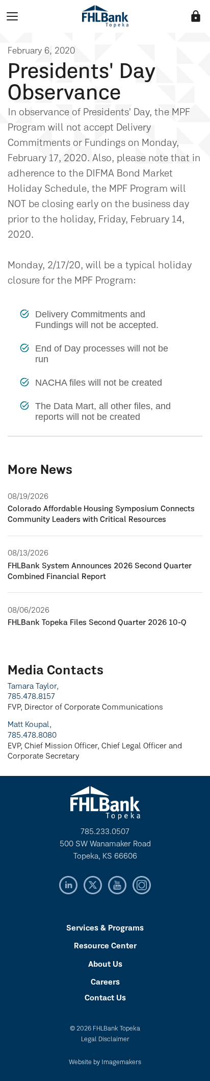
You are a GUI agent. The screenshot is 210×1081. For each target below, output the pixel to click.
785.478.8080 (32, 736)
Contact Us (105, 998)
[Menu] (12, 16)
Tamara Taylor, (33, 687)
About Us (105, 965)
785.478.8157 (31, 697)
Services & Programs (105, 928)
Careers (105, 982)
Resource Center (105, 946)
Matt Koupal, (29, 725)
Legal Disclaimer (105, 1039)
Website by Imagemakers (105, 1062)
